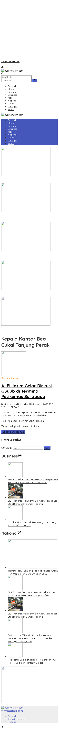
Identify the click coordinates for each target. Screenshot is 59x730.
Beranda (12, 716)
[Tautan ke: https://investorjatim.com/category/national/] (20, 533)
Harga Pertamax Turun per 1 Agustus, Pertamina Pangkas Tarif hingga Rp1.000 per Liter (27, 294)
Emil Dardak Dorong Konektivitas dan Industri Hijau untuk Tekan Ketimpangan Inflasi (32, 594)
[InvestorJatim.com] (12, 70)
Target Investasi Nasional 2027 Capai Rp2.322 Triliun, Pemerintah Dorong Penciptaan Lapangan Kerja (28, 217)
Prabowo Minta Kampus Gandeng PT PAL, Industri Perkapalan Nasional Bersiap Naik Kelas (28, 329)
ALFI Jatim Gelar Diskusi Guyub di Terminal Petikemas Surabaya (26, 391)
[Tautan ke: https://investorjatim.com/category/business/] (20, 456)
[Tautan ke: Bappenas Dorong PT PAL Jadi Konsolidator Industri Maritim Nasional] (25, 175)
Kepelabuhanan (9, 378)
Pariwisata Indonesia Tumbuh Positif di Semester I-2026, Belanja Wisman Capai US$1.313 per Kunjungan (28, 256)
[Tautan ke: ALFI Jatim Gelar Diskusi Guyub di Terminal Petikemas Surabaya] (13, 374)
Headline (16, 404)
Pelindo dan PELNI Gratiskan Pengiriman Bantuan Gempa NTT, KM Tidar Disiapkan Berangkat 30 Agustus (30, 638)
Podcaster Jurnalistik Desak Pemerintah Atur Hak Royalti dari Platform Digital (32, 661)
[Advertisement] (29, 30)
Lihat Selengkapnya (13, 431)
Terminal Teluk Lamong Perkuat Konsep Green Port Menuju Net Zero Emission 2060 (33, 481)
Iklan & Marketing (17, 718)
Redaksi (12, 721)
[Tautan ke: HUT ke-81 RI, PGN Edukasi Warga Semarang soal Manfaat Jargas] (15, 519)
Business (6, 404)
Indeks (25, 404)
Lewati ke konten (10, 61)
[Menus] (2, 64)
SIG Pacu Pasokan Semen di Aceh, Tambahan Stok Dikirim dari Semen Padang (33, 502)
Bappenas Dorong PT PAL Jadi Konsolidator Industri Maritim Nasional (25, 180)
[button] (34, 80)
